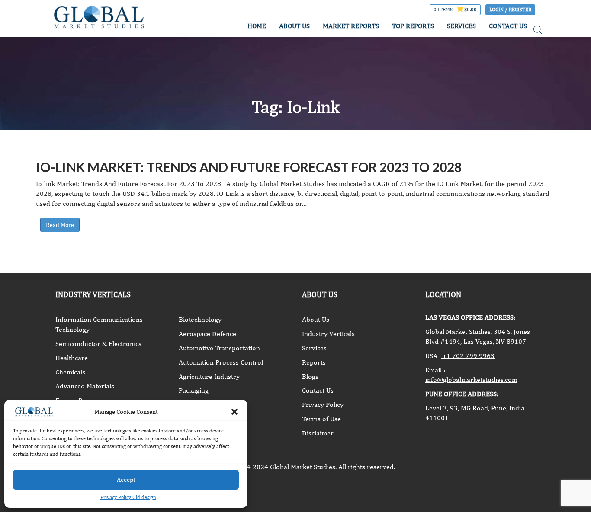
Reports (314, 362)
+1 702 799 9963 (468, 356)
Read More (60, 224)
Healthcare (71, 358)
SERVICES (461, 26)
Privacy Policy (323, 404)
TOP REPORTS (413, 26)
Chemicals (70, 372)
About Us (315, 319)
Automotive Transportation (219, 348)
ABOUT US (294, 26)
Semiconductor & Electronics (98, 343)
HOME (256, 26)
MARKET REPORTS (351, 26)
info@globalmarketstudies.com (471, 379)
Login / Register (510, 9)
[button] (234, 411)
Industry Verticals (328, 334)
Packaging (194, 390)
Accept (126, 479)
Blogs (310, 376)
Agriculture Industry (209, 376)
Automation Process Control (221, 362)
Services (314, 348)
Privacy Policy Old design (128, 497)
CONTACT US (508, 26)
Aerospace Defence (207, 334)
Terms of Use (321, 419)
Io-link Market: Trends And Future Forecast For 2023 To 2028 (249, 167)
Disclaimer (318, 433)
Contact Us (318, 390)
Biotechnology (200, 319)
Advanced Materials (84, 386)
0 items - (455, 9)
